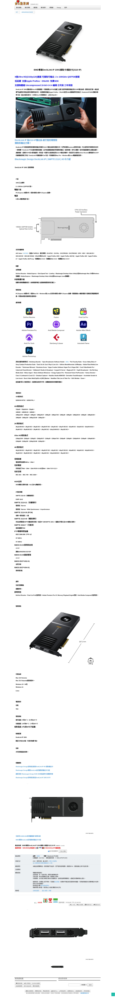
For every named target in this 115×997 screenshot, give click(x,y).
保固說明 (63, 991)
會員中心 (54, 991)
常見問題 (86, 991)
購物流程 (38, 991)
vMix (67, 362)
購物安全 (71, 991)
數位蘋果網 (30, 991)
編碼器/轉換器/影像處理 (27, 12)
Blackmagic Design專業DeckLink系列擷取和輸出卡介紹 (33, 770)
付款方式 (88, 904)
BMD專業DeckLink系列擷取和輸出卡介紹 (28, 840)
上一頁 (73, 904)
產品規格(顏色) (45, 885)
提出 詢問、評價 (46, 890)
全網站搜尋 (36, 890)
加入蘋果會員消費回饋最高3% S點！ (43, 863)
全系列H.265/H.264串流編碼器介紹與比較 (28, 836)
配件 (17, 12)
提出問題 (56, 881)
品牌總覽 (19, 986)
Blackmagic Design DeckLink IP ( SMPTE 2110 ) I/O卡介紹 (43, 159)
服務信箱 (84, 993)
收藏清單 (46, 991)
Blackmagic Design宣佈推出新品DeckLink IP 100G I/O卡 (33, 777)
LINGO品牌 (36, 983)
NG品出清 (28, 986)
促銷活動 (19, 983)
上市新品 (27, 983)
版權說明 (79, 991)
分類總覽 (36, 986)
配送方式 (97, 904)
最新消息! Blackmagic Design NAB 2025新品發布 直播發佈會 (34, 774)
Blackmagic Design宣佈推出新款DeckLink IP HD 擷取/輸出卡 (34, 766)
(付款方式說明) (52, 861)
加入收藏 (80, 904)
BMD (38, 856)
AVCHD (25, 253)
